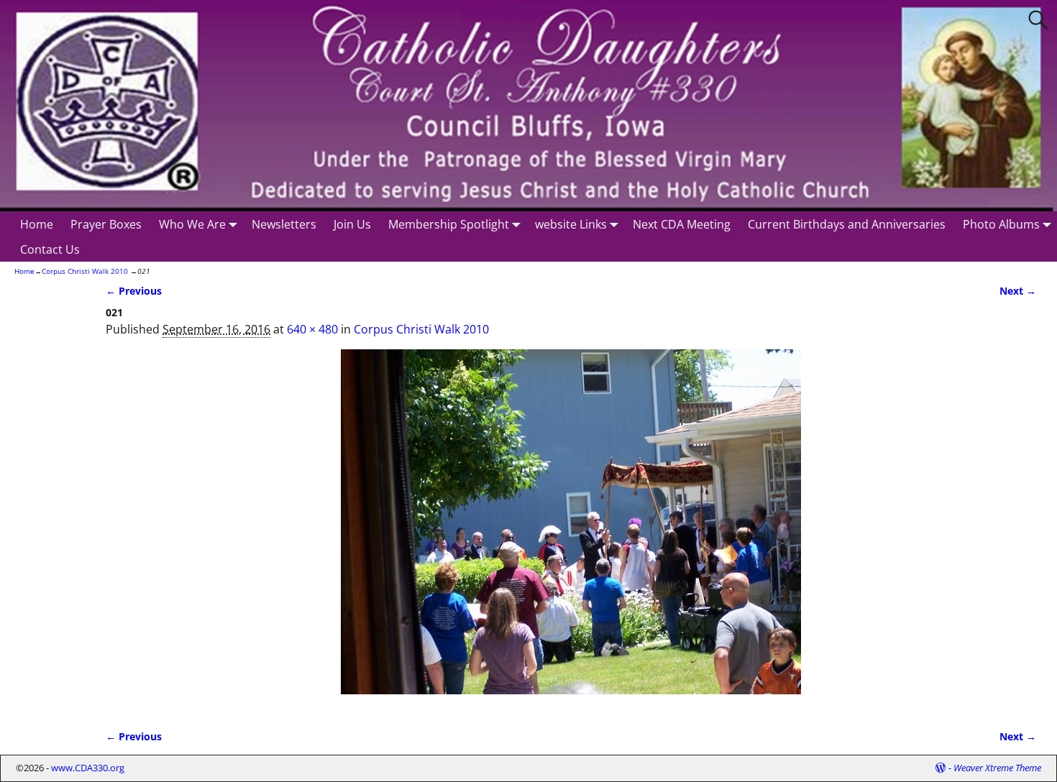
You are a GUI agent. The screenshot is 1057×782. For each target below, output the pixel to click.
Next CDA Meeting (682, 224)
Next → (1017, 291)
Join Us (352, 224)
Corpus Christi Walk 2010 (85, 271)
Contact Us (50, 249)
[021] (571, 530)
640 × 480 (312, 329)
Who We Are (192, 224)
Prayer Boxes (106, 224)
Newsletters (284, 224)
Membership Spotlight (448, 224)
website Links (571, 224)
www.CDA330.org (87, 767)
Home (36, 224)
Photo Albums (1001, 224)
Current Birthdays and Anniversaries (847, 224)
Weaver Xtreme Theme (997, 767)
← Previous (134, 291)
